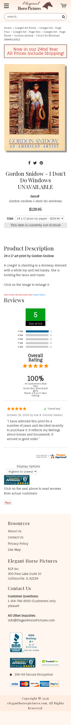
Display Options (28, 466)
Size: (10, 218)
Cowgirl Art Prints (25, 27)
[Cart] (63, 6)
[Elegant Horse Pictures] (35, 6)
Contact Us (15, 537)
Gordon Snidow (39, 295)
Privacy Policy (18, 543)
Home (8, 27)
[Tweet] (35, 162)
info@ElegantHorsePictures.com (31, 620)
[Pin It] (41, 162)
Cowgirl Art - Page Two (26, 31)
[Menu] (7, 6)
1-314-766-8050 (20, 601)
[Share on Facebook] (29, 162)
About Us (14, 531)
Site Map (14, 550)
